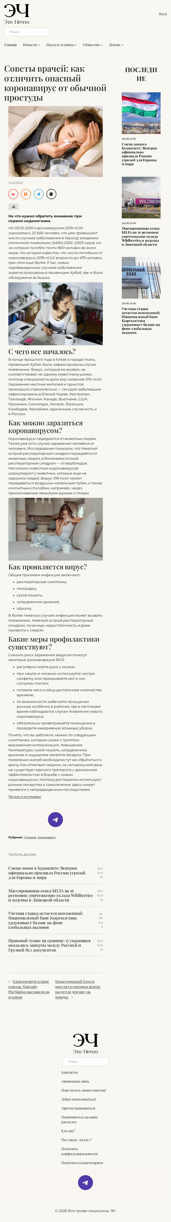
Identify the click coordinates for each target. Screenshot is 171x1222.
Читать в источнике (24, 796)
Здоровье (30, 837)
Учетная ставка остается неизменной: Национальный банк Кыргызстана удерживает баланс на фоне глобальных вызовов (45, 920)
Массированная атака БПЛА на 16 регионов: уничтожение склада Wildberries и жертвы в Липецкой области (50, 895)
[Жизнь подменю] (122, 45)
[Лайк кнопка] (13, 206)
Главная (10, 44)
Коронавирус (47, 837)
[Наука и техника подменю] (76, 45)
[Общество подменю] (102, 45)
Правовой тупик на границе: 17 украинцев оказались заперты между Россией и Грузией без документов (49, 945)
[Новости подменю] (39, 45)
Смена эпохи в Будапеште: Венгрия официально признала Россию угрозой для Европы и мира (47, 873)
